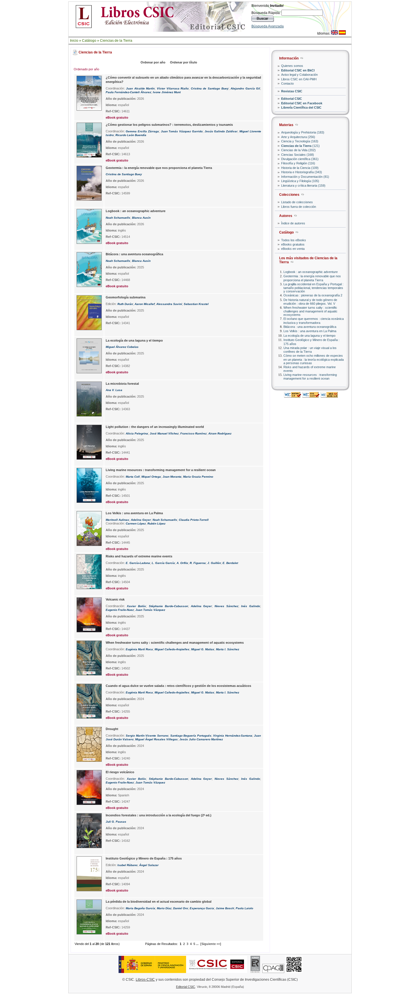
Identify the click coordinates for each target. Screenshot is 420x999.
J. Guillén (214, 563)
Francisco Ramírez (193, 433)
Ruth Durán (125, 304)
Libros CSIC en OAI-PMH (299, 79)
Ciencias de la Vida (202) (298, 150)
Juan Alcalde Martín (140, 88)
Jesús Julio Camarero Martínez (201, 739)
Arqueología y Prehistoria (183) (302, 132)
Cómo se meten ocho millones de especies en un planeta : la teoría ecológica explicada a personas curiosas (313, 359)
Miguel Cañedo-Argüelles (172, 692)
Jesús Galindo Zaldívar (221, 131)
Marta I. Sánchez (227, 649)
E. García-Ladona (138, 563)
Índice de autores (293, 223)
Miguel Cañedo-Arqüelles (172, 649)
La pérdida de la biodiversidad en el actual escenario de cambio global (158, 901)
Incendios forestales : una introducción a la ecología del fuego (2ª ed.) (158, 815)
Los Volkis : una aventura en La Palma (309, 331)
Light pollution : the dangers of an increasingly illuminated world (155, 426)
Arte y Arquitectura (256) (298, 137)
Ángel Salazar (149, 865)
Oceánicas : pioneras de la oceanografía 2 (312, 295)
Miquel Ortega (151, 476)
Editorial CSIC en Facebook (301, 103)
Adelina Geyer (141, 519)
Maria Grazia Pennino (198, 476)
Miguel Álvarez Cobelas (122, 346)
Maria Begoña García (140, 908)
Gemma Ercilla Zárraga (142, 131)
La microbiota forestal (122, 383)
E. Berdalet (230, 563)
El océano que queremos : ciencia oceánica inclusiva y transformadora (313, 320)
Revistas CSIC (291, 91)
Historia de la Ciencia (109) (300, 168)
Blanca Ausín (141, 217)
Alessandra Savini (169, 304)
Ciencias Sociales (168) (297, 154)
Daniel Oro (180, 908)
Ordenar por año (153, 62)
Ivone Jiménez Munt (167, 92)
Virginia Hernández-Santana (232, 735)
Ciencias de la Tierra (116, 41)
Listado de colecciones (297, 202)
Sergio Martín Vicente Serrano (147, 735)
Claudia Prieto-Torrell (194, 519)
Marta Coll (133, 476)
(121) (300, 145)
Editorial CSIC (291, 98)
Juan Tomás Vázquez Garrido (182, 131)
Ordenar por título (183, 62)
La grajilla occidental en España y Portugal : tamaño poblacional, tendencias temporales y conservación (313, 287)
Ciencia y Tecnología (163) (299, 141)
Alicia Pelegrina (137, 433)
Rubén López (156, 523)
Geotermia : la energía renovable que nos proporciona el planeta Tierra (312, 278)
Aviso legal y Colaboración (299, 74)
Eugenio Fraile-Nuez (120, 609)
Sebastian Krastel (196, 304)
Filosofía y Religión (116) (298, 163)
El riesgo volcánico (120, 772)
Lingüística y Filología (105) (300, 181)
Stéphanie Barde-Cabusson (168, 606)
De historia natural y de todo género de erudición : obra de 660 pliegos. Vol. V (310, 301)
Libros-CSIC (145, 980)
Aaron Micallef (145, 304)
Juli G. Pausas (116, 821)
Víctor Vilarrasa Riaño (173, 88)
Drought (112, 729)
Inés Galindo (250, 606)
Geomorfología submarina (125, 297)
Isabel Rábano (127, 865)
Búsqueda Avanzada (267, 26)
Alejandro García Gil (245, 88)
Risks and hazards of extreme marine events (139, 556)
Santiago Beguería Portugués (190, 735)
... (197, 944)
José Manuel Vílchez (164, 433)
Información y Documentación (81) (305, 176)
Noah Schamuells (118, 217)
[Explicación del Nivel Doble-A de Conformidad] (329, 396)
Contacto (287, 83)
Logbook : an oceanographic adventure (310, 272)
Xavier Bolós (136, 606)
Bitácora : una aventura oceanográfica (309, 326)
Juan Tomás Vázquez (150, 609)
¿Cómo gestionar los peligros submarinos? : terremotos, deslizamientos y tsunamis (169, 124)
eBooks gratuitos (293, 244)
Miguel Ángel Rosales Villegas (156, 739)
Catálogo (89, 41)
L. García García (163, 563)
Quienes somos (292, 65)
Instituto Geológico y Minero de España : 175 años (144, 858)
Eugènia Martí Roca (139, 649)
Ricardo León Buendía (130, 135)
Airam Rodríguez (219, 433)
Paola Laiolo (244, 908)
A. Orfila (182, 563)
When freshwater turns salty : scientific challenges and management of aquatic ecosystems (310, 311)
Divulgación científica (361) (300, 159)
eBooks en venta (293, 248)
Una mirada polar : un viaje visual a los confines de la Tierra (310, 349)
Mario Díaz (164, 908)
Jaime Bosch (225, 908)
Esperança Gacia (202, 908)
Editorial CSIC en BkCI (298, 70)
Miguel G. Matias (202, 649)
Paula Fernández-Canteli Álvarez (128, 92)
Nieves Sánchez (226, 606)
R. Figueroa (198, 563)
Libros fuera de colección (298, 206)
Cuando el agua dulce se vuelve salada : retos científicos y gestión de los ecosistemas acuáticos (178, 685)
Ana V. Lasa (114, 390)
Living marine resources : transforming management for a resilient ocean (310, 376)
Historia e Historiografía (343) (301, 172)
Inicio (74, 41)
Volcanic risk (115, 599)
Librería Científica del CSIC (301, 107)
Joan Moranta (172, 476)
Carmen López (136, 523)
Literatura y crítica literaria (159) (303, 185)
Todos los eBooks (293, 240)
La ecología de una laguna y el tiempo (309, 335)
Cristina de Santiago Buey (210, 88)
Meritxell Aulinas (117, 519)
